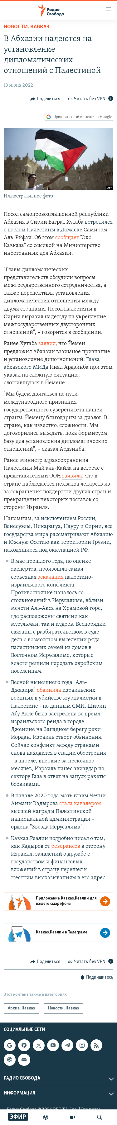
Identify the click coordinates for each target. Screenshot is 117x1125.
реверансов (65, 846)
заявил (47, 344)
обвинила (49, 690)
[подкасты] (45, 1117)
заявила (72, 476)
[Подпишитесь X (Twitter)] (39, 1045)
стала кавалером (80, 804)
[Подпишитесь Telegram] (67, 1045)
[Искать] (99, 1117)
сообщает (67, 238)
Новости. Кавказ (26, 27)
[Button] (45, 99)
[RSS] (96, 1045)
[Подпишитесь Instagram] (82, 1045)
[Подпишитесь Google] (10, 1045)
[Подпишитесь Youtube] (53, 1045)
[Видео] (72, 1117)
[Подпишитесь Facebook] (24, 1045)
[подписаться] (24, 1060)
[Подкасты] (10, 1060)
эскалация (51, 577)
